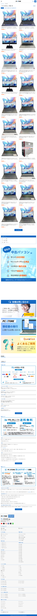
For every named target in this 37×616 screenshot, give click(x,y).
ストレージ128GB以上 (5, 594)
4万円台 (21, 549)
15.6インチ (3, 606)
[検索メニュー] (33, 1)
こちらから (4, 406)
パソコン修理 (5, 238)
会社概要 (3, 528)
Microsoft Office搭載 (22, 537)
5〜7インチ (3, 601)
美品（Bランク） (4, 544)
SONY (20, 567)
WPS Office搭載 (22, 538)
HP (2, 572)
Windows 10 (3, 553)
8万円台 (21, 555)
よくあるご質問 (4, 529)
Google (3, 575)
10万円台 (21, 558)
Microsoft (3, 570)
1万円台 (21, 544)
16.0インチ (21, 606)
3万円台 (21, 547)
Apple (20, 569)
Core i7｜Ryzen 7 (22, 582)
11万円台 (21, 560)
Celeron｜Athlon (4, 581)
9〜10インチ (3, 603)
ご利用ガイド (21, 528)
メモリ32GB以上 (22, 588)
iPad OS (3, 556)
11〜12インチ (21, 603)
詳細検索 (34, 5)
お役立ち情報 (5, 240)
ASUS (20, 573)
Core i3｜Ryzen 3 (22, 581)
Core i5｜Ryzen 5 (4, 582)
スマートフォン (4, 538)
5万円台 (21, 550)
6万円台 (21, 552)
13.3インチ (3, 604)
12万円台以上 (21, 561)
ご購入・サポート (5, 242)
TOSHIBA (3, 567)
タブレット (3, 537)
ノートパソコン (4, 535)
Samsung (21, 575)
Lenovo (21, 570)
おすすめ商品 (21, 540)
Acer (2, 573)
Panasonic (3, 569)
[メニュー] (1, 1)
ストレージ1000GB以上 (23, 595)
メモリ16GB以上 (4, 588)
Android (3, 559)
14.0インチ (21, 604)
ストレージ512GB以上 (5, 595)
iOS (2, 558)
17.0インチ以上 (4, 607)
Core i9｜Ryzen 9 (4, 584)
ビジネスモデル (22, 535)
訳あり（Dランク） (4, 547)
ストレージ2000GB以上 (5, 597)
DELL (20, 572)
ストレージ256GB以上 (22, 594)
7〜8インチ (21, 601)
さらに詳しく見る (18, 413)
